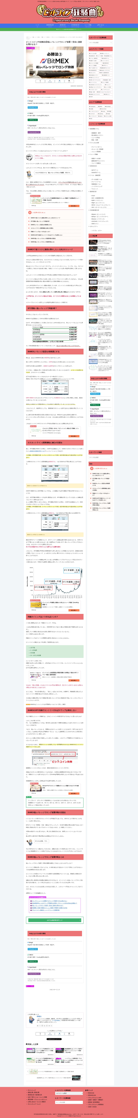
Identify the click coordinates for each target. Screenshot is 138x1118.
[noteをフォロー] (47, 1026)
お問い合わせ (32, 1101)
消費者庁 (100, 1099)
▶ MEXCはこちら (33, 119)
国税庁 (95, 1099)
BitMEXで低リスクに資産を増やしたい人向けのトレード (45, 217)
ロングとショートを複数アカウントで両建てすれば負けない (49, 901)
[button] (69, 81)
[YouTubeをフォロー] (44, 1026)
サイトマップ (32, 1104)
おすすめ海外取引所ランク (55, 920)
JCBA (89, 1106)
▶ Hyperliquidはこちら (34, 132)
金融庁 (90, 1099)
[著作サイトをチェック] (38, 1026)
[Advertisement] (55, 1001)
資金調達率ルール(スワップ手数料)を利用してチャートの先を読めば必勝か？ (54, 903)
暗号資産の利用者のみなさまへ (65, 1114)
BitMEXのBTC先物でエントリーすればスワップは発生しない (47, 235)
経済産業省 (96, 1102)
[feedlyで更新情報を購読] (49, 1026)
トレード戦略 (43, 1097)
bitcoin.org (91, 1093)
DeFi (29, 1097)
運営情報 (30, 1099)
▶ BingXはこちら (33, 107)
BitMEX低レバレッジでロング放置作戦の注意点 (43, 238)
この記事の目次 (36, 212)
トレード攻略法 (31, 986)
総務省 (90, 1102)
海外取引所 (31, 1094)
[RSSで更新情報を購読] (51, 1026)
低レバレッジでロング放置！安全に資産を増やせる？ (47, 905)
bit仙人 (39, 1016)
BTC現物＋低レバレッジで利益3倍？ (40, 221)
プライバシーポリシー (40, 1099)
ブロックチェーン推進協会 (96, 1104)
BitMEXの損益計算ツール (37, 451)
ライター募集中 (41, 1101)
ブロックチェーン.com (94, 1097)
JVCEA (94, 1106)
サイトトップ (32, 1090)
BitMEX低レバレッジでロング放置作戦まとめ (42, 241)
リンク (39, 1104)
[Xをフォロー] (40, 1026)
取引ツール (35, 1097)
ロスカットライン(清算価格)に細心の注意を (42, 228)
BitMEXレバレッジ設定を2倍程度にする (41, 224)
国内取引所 (38, 1094)
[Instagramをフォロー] (42, 1026)
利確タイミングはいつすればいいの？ (40, 231)
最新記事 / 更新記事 (33, 1092)
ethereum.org (92, 1095)
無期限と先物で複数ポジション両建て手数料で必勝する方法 (49, 908)
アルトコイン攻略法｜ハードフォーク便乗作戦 (45, 910)
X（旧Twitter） (56, 1020)
